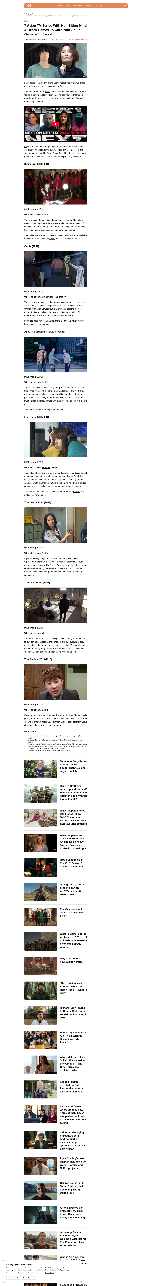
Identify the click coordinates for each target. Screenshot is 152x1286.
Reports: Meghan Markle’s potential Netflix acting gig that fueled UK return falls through (57, 744)
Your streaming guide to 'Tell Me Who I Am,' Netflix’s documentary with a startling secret (57, 746)
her (44, 486)
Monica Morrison (81, 39)
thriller (47, 91)
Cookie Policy (49, 1273)
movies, (60, 235)
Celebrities (88, 6)
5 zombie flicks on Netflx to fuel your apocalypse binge (46, 748)
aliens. (75, 312)
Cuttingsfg (27, 14)
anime (52, 239)
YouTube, (46, 467)
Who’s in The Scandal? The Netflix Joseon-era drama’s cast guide (50, 750)
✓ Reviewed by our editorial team (35, 39)
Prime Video (77, 6)
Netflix (68, 6)
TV (53, 6)
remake (76, 491)
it (52, 98)
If (25, 146)
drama (41, 220)
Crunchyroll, (48, 297)
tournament (60, 486)
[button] (125, 6)
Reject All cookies (29, 1278)
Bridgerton (99, 6)
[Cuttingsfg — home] (29, 5)
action (35, 220)
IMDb (26, 209)
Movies (60, 6)
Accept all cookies (13, 1278)
